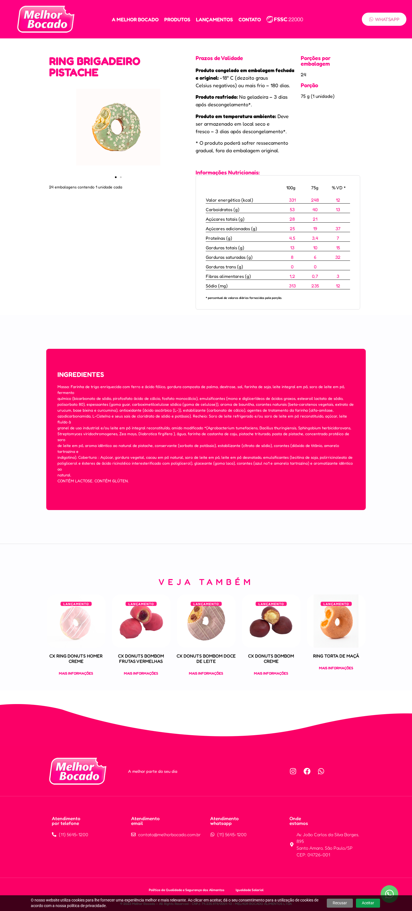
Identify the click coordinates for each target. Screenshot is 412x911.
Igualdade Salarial (249, 890)
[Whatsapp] (321, 771)
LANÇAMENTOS (214, 19)
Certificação (285, 19)
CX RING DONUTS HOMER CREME (76, 658)
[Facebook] (307, 771)
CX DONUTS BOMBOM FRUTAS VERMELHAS (141, 658)
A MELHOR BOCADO (135, 19)
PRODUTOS (177, 19)
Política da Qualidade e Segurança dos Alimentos (186, 890)
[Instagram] (293, 771)
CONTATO (250, 19)
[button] (116, 177)
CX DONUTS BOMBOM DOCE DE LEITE (206, 658)
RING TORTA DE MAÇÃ (336, 656)
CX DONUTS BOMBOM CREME (271, 658)
